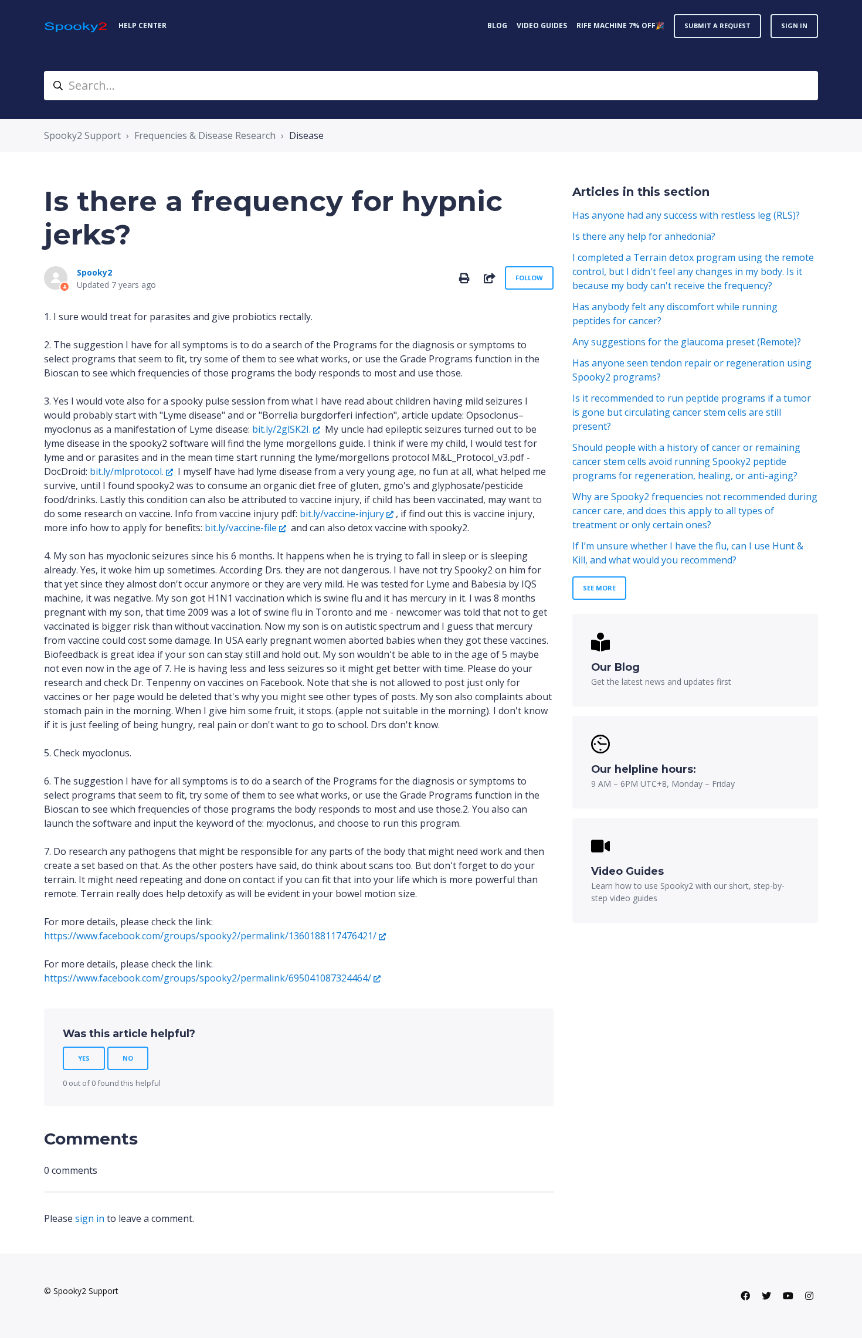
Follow (529, 277)
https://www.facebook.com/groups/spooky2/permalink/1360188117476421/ (210, 935)
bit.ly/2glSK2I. (281, 429)
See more (599, 587)
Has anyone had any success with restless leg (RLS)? (686, 215)
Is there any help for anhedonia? (643, 236)
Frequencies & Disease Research (205, 135)
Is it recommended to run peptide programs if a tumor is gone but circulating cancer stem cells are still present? (691, 412)
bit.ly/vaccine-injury (342, 513)
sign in (89, 1218)
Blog (497, 25)
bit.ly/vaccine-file (241, 527)
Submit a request (717, 25)
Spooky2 (94, 272)
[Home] (76, 26)
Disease (306, 135)
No (128, 1058)
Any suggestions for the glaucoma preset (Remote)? (686, 341)
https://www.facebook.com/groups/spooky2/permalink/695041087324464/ (207, 978)
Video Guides (542, 25)
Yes (84, 1058)
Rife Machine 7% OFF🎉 (620, 25)
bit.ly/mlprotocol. (127, 471)
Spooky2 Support (82, 135)
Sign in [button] (794, 25)
